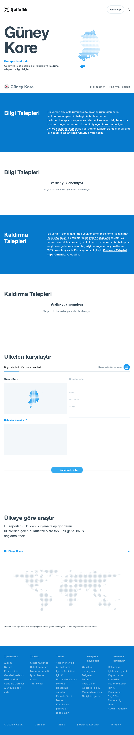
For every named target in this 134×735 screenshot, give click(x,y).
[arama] (16, 420)
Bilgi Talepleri (97, 86)
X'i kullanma (63, 666)
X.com (8, 662)
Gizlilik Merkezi (13, 679)
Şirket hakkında (39, 662)
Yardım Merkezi (65, 662)
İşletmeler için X (117, 671)
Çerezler (40, 724)
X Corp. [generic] (34, 656)
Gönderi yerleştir (14, 675)
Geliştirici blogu (91, 687)
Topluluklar (88, 683)
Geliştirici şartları (92, 696)
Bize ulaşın (62, 712)
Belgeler (87, 675)
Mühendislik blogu (92, 691)
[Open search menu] (128, 9)
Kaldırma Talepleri (119, 86)
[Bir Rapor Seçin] (127, 367)
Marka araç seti (39, 671)
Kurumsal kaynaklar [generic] (119, 658)
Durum (8, 666)
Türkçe (115, 724)
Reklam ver (114, 666)
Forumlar (87, 679)
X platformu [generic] (11, 656)
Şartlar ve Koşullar (88, 724)
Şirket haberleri (39, 666)
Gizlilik (61, 724)
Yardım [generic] (60, 656)
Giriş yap (115, 9)
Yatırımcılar (36, 683)
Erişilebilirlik (11, 671)
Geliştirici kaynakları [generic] (93, 658)
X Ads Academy (117, 708)
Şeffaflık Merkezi (14, 683)
